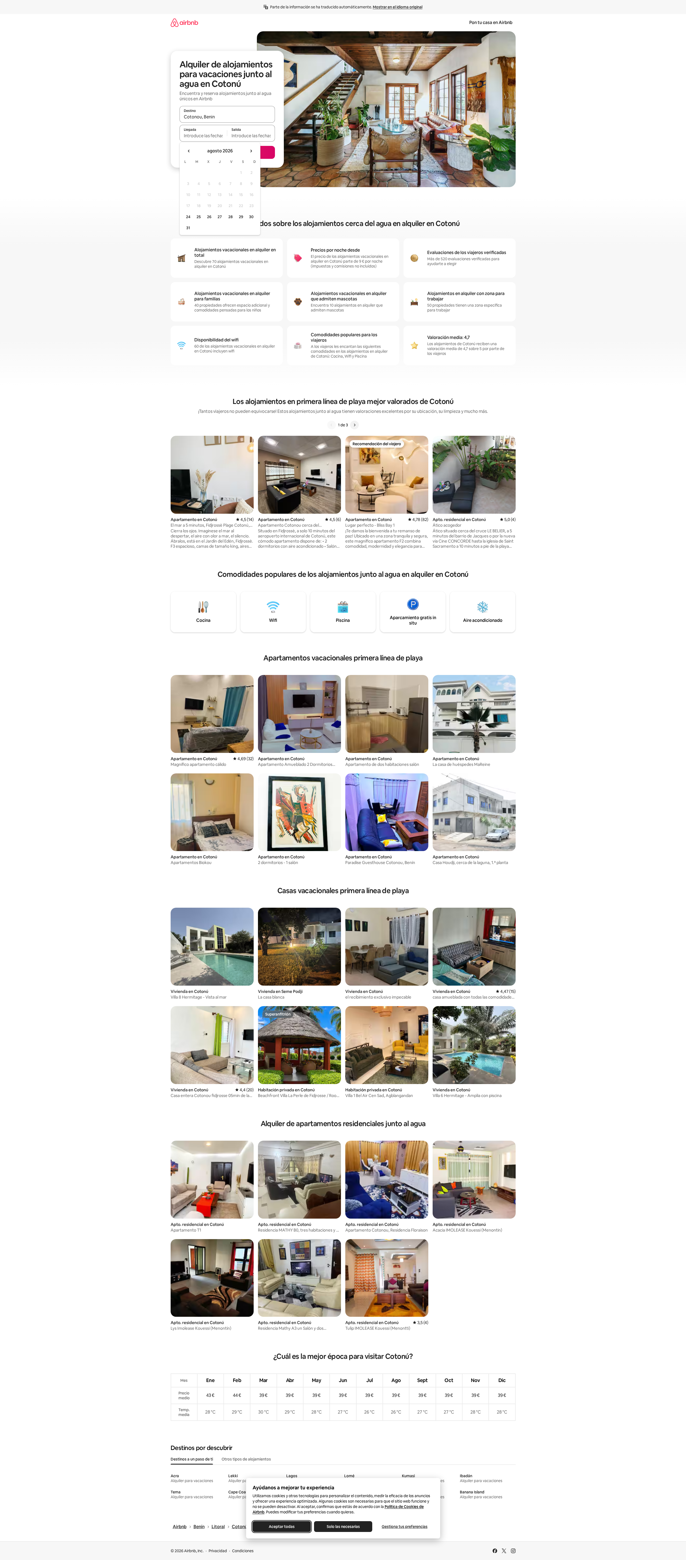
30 (251, 216)
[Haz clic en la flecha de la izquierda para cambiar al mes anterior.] (189, 151)
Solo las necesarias (343, 1526)
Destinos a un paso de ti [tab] (192, 1459)
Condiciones (243, 1550)
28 (230, 216)
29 (241, 216)
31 (188, 227)
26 (209, 216)
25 (199, 216)
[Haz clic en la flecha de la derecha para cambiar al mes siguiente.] (251, 151)
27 (220, 216)
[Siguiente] (354, 425)
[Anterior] (331, 425)
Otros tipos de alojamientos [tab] (246, 1459)
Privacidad (218, 1550)
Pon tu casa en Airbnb (490, 22)
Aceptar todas (282, 1526)
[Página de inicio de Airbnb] (184, 22)
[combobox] (227, 117)
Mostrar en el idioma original (397, 7)
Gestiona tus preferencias (405, 1526)
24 (188, 216)
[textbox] (203, 135)
